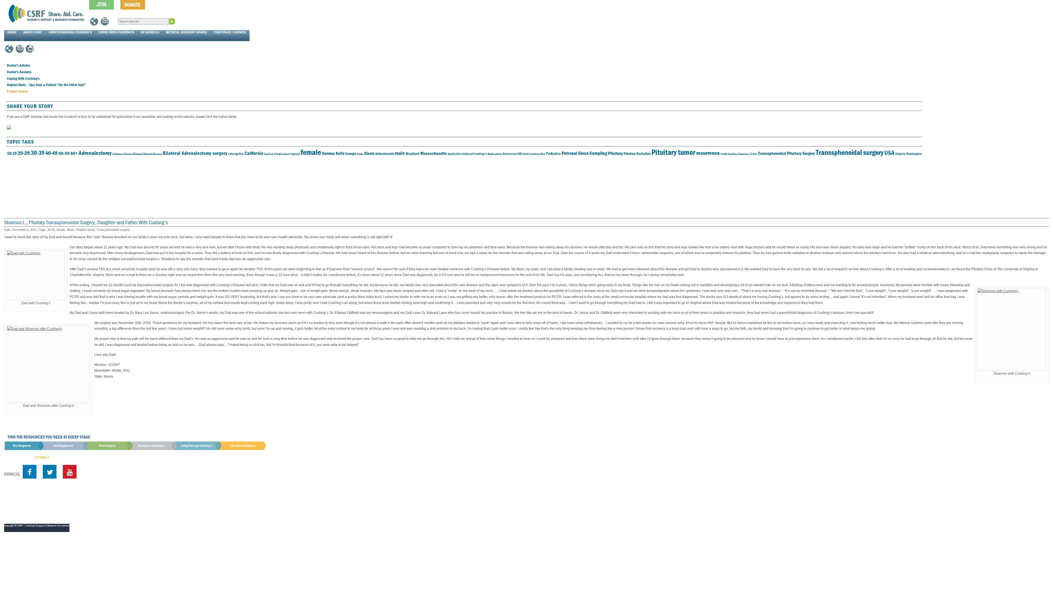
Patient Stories (17, 91)
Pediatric (553, 153)
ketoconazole (384, 153)
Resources (150, 32)
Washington (914, 154)
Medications (495, 154)
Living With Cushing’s (116, 32)
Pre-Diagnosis (22, 445)
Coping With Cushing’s (23, 78)
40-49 (51, 152)
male (400, 153)
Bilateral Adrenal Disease (147, 154)
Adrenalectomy (95, 152)
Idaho (360, 154)
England (295, 154)
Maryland (413, 153)
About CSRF (32, 32)
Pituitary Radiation (637, 153)
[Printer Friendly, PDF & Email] (30, 51)
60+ (74, 153)
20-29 (24, 152)
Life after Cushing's (243, 445)
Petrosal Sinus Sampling (584, 153)
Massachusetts (433, 153)
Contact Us (12, 473)
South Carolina (729, 154)
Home (12, 32)
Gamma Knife (333, 153)
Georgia (350, 153)
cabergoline (236, 154)
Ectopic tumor (282, 154)
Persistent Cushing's (151, 445)
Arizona (127, 154)
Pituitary (615, 153)
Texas (753, 154)
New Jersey (510, 154)
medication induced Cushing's (467, 154)
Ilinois (369, 153)
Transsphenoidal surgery (850, 152)
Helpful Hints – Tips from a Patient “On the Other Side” (46, 84)
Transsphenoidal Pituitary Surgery (786, 153)
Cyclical (268, 154)
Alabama (117, 154)
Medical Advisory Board (186, 32)
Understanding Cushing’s (70, 32)
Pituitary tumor (673, 152)
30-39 (37, 152)
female (311, 152)
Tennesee (743, 154)
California (254, 153)
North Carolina (531, 154)
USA (889, 152)
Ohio (542, 154)
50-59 (64, 153)
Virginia (900, 154)
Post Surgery (107, 445)
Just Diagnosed (63, 445)
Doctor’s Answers (19, 71)
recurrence (708, 152)
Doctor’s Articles (18, 65)
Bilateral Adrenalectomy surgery (195, 153)
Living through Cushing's (197, 445)
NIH (519, 154)
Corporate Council (230, 32)
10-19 (12, 153)
